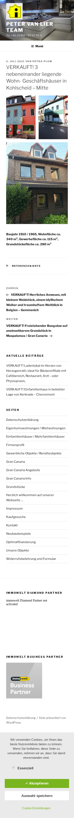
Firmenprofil (15, 445)
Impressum (14, 508)
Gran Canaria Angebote (23, 470)
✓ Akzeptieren (37, 783)
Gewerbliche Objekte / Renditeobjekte (33, 453)
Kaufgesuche (16, 517)
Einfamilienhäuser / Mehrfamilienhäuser (35, 436)
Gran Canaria (15, 462)
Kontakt (12, 525)
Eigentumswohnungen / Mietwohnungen (36, 428)
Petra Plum (42, 61)
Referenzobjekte (26, 265)
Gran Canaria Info (18, 478)
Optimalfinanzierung (21, 542)
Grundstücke (15, 487)
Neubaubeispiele (18, 534)
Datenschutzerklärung (22, 420)
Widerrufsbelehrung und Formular (31, 559)
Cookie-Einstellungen (36, 808)
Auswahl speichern (36, 796)
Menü (39, 46)
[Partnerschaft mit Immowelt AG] (24, 697)
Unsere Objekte (17, 550)
